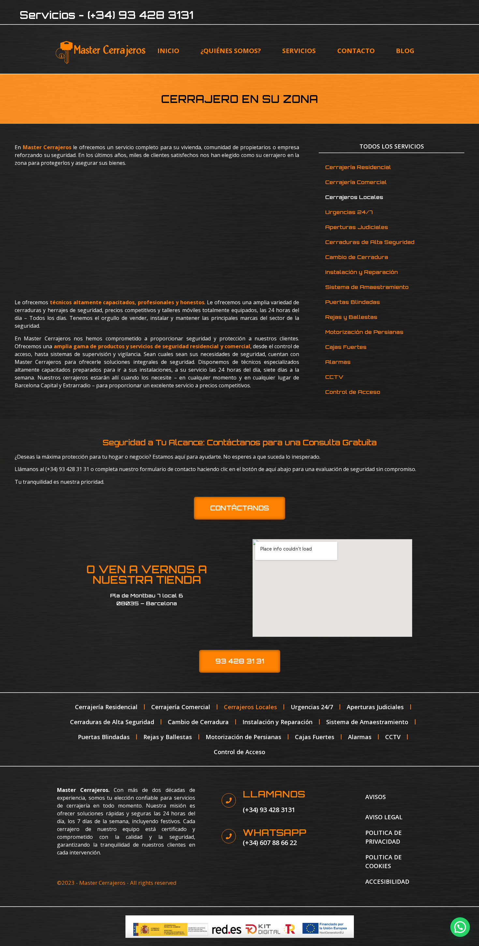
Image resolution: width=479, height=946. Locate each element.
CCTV (334, 377)
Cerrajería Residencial (358, 167)
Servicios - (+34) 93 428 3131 (106, 15)
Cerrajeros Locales (354, 197)
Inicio (168, 50)
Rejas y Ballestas (351, 317)
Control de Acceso (352, 392)
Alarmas (338, 362)
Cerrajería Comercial (356, 182)
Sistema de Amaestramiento (367, 287)
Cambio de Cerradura (356, 257)
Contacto (356, 50)
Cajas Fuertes (346, 347)
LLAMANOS (274, 794)
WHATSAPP (274, 832)
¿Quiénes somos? (230, 50)
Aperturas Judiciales (356, 227)
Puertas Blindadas (352, 302)
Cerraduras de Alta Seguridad (369, 242)
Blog (405, 50)
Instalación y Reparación (361, 272)
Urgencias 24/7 (349, 212)
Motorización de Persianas (364, 332)
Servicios (299, 50)
